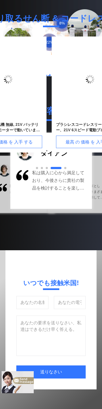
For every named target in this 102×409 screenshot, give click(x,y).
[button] (21, 188)
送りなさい (51, 372)
